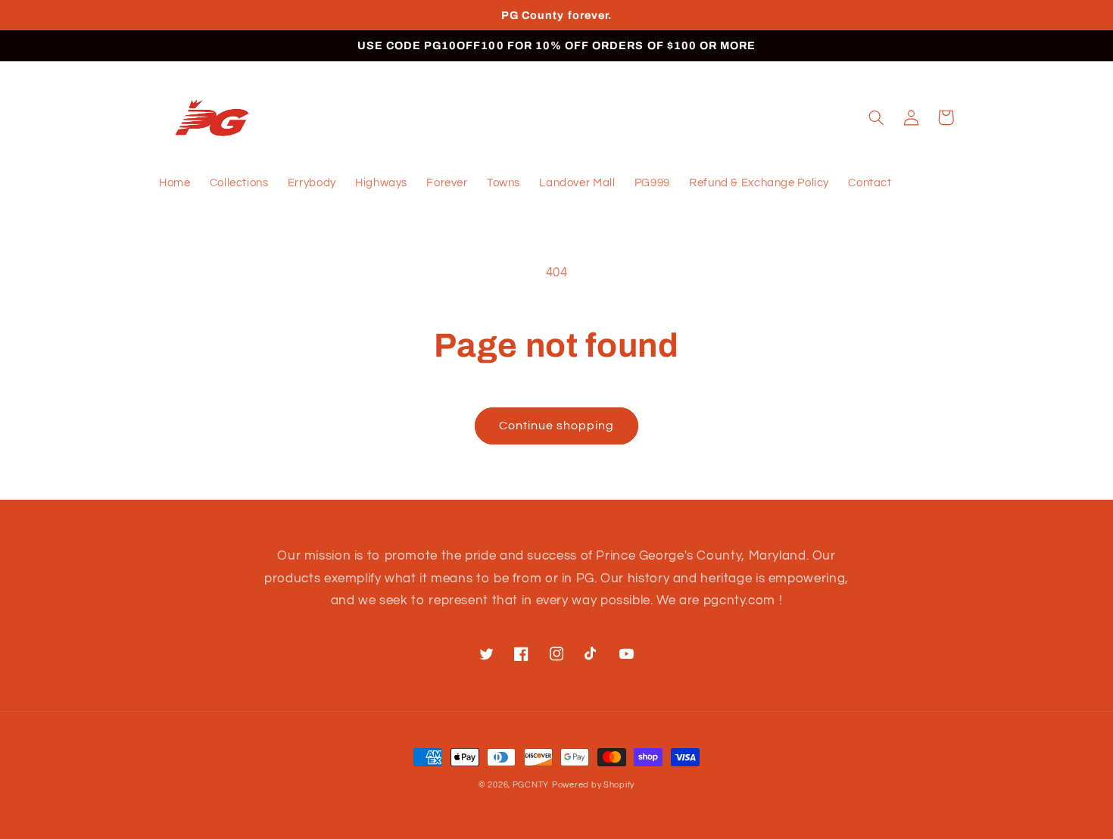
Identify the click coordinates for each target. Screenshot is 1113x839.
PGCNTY (531, 785)
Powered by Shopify (593, 785)
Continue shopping (557, 426)
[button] (876, 117)
